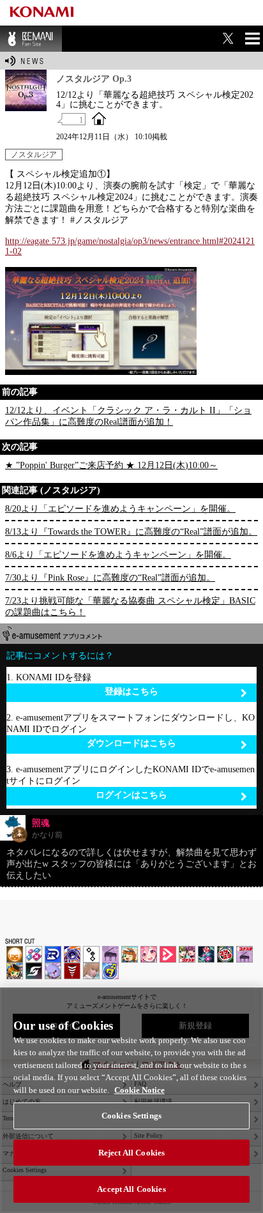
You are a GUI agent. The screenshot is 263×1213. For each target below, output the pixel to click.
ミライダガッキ (110, 971)
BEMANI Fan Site (31, 39)
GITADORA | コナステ (225, 954)
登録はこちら (131, 691)
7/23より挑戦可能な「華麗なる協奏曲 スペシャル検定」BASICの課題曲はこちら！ (130, 606)
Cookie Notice (139, 1090)
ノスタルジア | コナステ (244, 954)
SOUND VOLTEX (148, 954)
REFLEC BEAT (53, 971)
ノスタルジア (34, 154)
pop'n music (129, 954)
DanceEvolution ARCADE (91, 971)
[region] (131, 1100)
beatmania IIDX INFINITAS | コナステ (187, 954)
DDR (34, 954)
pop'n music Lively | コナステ (14, 971)
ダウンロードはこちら (131, 743)
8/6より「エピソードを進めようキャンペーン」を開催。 (118, 555)
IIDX (14, 954)
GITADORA (72, 954)
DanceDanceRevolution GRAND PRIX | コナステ (206, 954)
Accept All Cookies (131, 1189)
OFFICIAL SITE (99, 118)
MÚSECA (72, 971)
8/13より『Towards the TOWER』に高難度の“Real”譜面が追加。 (131, 532)
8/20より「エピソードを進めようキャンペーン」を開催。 (120, 509)
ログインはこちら (131, 795)
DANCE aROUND (168, 954)
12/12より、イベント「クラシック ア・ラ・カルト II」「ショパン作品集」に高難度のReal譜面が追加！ (128, 416)
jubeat (91, 954)
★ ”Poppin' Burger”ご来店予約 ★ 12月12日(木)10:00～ (111, 465)
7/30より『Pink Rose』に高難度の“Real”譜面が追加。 (110, 578)
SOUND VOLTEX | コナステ (34, 971)
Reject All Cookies (131, 1152)
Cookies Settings (131, 1115)
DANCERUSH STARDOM (53, 954)
